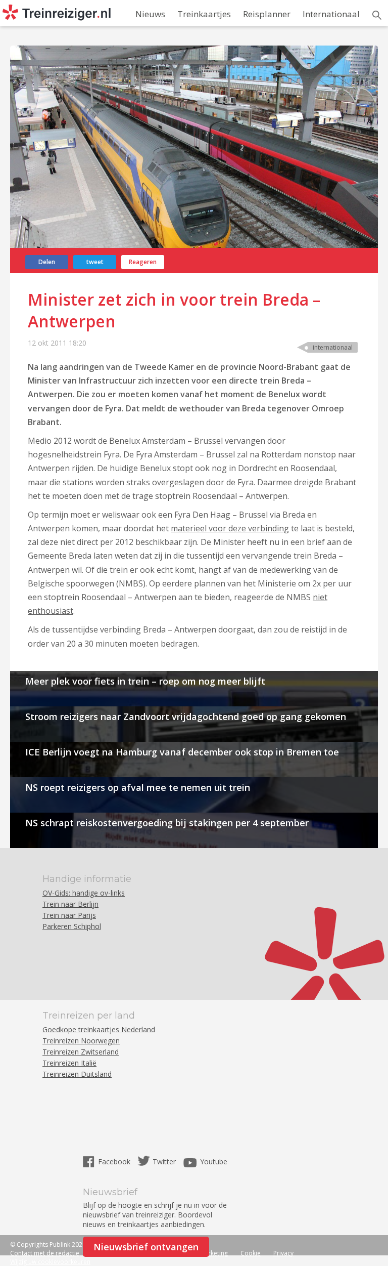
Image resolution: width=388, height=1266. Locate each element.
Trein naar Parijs (69, 915)
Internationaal (331, 14)
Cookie (250, 1253)
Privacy (283, 1253)
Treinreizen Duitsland (77, 1074)
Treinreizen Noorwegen (81, 1040)
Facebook (115, 1161)
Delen (46, 262)
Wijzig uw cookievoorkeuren (50, 1261)
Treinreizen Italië (69, 1063)
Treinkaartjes (204, 14)
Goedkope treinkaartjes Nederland (98, 1029)
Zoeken (377, 15)
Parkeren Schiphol (71, 926)
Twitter (164, 1161)
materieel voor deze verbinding (230, 528)
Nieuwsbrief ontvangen (146, 1247)
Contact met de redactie (44, 1253)
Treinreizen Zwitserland (80, 1052)
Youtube (213, 1161)
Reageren (143, 262)
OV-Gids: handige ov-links (83, 893)
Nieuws (150, 14)
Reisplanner (266, 14)
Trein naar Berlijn (70, 904)
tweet (95, 262)
